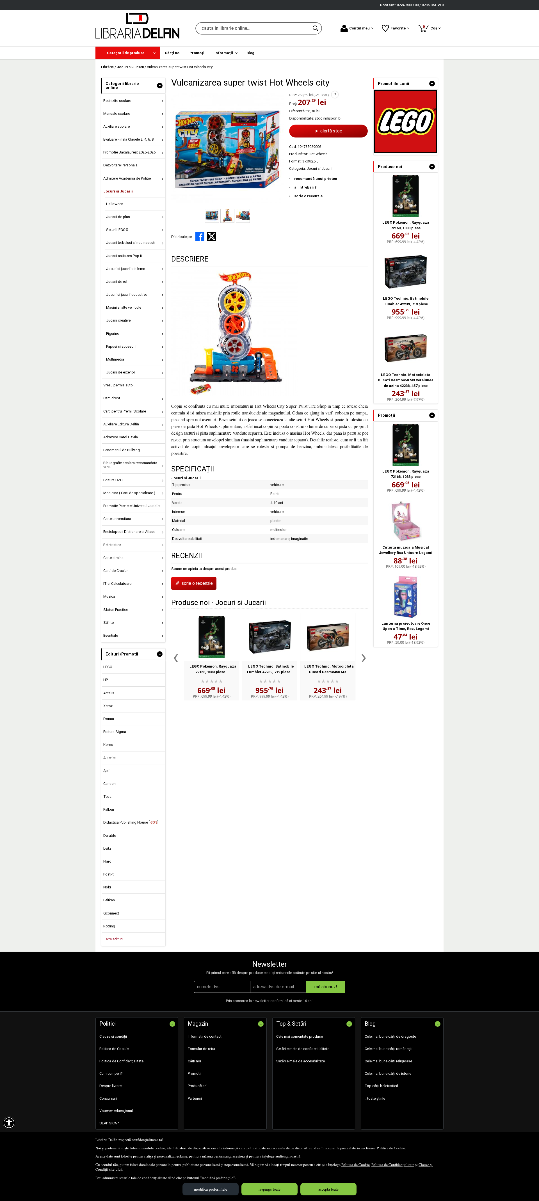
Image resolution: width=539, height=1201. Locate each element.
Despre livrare (110, 1086)
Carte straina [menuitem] (113, 558)
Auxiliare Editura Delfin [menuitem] (121, 424)
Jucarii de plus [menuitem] (118, 217)
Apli (106, 771)
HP (105, 680)
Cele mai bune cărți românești (388, 1049)
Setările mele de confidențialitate (302, 1049)
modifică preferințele (210, 1189)
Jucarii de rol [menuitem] (116, 281)
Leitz (107, 848)
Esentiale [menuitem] (110, 635)
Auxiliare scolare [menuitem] (116, 126)
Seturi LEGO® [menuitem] (117, 230)
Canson (109, 783)
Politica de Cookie (391, 1147)
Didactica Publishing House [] (130, 822)
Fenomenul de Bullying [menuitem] (121, 450)
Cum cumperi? (111, 1073)
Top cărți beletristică (381, 1086)
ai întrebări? (305, 187)
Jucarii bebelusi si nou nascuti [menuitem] (130, 242)
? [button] (335, 94)
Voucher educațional (116, 1111)
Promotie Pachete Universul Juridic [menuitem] (131, 506)
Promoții (194, 1073)
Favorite (398, 28)
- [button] (159, 85)
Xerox (108, 706)
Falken (108, 809)
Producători (197, 1086)
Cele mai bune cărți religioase (388, 1061)
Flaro (107, 861)
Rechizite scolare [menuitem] (117, 100)
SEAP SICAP (109, 1123)
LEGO (107, 667)
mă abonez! (325, 986)
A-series (110, 758)
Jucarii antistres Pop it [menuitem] (124, 256)
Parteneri (195, 1098)
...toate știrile (375, 1098)
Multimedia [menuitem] (115, 359)
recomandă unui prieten (315, 179)
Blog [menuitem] (250, 53)
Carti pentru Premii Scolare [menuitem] (124, 411)
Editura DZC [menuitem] (112, 480)
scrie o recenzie (308, 196)
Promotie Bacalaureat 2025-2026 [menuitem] (129, 152)
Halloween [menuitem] (114, 204)
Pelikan (109, 900)
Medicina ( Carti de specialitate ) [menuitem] (129, 493)
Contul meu (359, 28)
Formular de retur (201, 1049)
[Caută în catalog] (316, 28)
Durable (109, 835)
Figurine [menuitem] (112, 333)
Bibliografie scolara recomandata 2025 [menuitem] (130, 465)
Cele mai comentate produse (299, 1036)
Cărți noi (194, 1061)
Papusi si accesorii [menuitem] (121, 346)
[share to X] (211, 236)
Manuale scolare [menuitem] (116, 113)
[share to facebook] (199, 236)
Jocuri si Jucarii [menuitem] (118, 191)
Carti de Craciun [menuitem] (116, 571)
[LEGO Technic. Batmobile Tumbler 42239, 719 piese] (269, 637)
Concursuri (108, 1098)
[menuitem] (127, 53)
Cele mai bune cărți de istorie (388, 1073)
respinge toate (269, 1189)
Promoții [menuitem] (197, 53)
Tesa (107, 796)
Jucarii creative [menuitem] (118, 320)
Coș (431, 27)
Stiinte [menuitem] (108, 622)
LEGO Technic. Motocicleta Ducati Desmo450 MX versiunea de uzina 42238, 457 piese (405, 380)
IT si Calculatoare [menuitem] (117, 583)
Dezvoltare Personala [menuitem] (120, 165)
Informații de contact (204, 1036)
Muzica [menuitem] (109, 596)
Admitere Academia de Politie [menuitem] (127, 178)
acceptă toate (328, 1189)
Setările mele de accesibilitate (300, 1061)
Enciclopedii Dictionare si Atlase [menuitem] (129, 532)
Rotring (109, 926)
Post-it (108, 874)
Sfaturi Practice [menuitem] (115, 610)
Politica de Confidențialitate (392, 1164)
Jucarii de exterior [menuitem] (120, 372)
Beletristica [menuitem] (112, 545)
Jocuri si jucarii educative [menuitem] (126, 294)
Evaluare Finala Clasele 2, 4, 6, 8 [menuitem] (128, 139)
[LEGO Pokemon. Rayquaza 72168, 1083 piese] (211, 637)
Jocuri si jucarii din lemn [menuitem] (125, 269)
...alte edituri (113, 939)
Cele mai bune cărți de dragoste (390, 1036)
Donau (108, 719)
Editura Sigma (114, 732)
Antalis (108, 693)
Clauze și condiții (113, 1036)
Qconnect (111, 913)
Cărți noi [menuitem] (173, 53)
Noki (107, 887)
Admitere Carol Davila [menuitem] (120, 437)
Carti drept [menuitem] (111, 398)
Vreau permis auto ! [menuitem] (118, 385)
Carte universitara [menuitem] (117, 519)
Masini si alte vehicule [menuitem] (123, 307)
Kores (108, 744)
